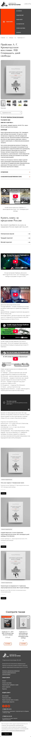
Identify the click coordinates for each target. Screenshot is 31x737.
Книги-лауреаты (6, 687)
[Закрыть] (29, 722)
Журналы (4, 689)
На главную (19, 11)
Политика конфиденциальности (9, 672)
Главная (3, 37)
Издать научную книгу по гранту (10, 700)
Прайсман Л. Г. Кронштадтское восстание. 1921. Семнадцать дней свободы (23, 635)
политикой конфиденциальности (17, 730)
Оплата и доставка (20, 28)
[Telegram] (3, 706)
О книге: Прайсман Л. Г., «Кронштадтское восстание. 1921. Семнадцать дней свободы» (14, 539)
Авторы (11, 37)
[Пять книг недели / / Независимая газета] (15, 462)
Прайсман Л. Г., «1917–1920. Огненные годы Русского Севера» (8, 633)
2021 (9, 120)
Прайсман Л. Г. (21, 37)
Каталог (4, 681)
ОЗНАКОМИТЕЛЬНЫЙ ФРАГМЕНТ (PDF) (11, 176)
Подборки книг (20, 15)
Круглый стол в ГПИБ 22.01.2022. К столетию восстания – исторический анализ (13, 591)
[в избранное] (12, 617)
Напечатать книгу (6, 697)
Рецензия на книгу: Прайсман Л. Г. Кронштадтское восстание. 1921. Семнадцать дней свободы (15, 486)
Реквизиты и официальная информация (11, 670)
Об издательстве (20, 24)
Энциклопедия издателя (8, 702)
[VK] (6, 706)
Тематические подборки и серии (10, 685)
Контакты (18, 32)
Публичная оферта (6, 674)
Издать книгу (19, 19)
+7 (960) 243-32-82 (7, 716)
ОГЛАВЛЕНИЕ (4, 172)
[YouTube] (9, 706)
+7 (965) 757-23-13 (6, 709)
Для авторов (5, 696)
